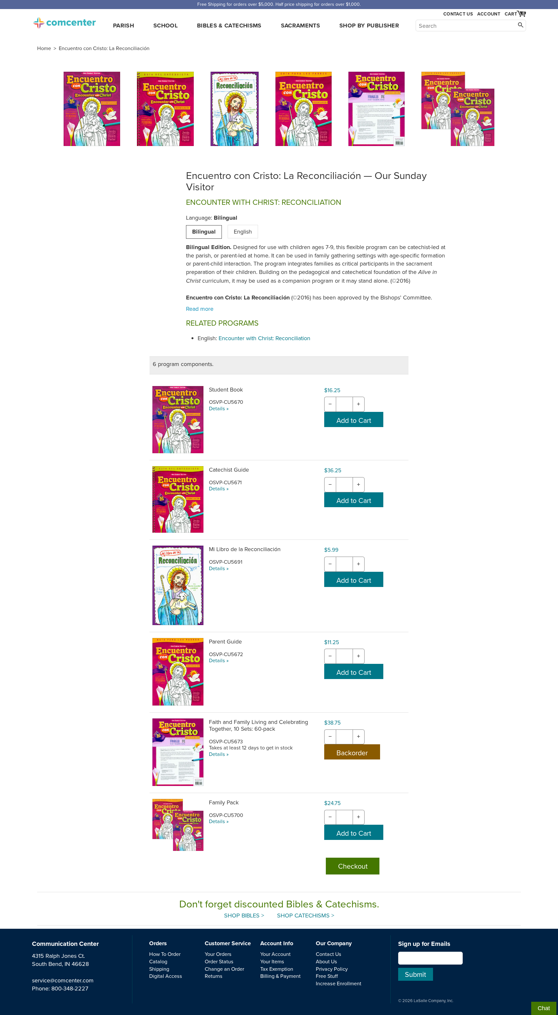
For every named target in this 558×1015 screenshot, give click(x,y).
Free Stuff (327, 975)
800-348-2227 (69, 988)
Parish (123, 25)
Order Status (219, 961)
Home (44, 48)
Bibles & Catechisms (229, 25)
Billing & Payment (280, 975)
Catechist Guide (229, 470)
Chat (544, 1008)
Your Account (275, 953)
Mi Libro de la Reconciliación (245, 549)
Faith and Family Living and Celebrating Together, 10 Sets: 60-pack (258, 725)
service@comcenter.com (63, 980)
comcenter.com (64, 21)
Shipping (159, 968)
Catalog (158, 961)
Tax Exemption (276, 968)
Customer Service (228, 943)
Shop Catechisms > (305, 915)
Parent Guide (225, 641)
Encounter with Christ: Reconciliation (264, 338)
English (243, 231)
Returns (213, 975)
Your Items (272, 961)
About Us (326, 961)
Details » (219, 408)
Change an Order (224, 968)
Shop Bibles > (244, 915)
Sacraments (300, 25)
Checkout (352, 866)
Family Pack (224, 802)
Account (488, 14)
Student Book (226, 389)
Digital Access (165, 975)
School (165, 25)
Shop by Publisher (369, 25)
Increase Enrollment (338, 983)
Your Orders (218, 953)
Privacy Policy (332, 968)
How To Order (165, 953)
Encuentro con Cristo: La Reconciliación (104, 48)
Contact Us (458, 14)
